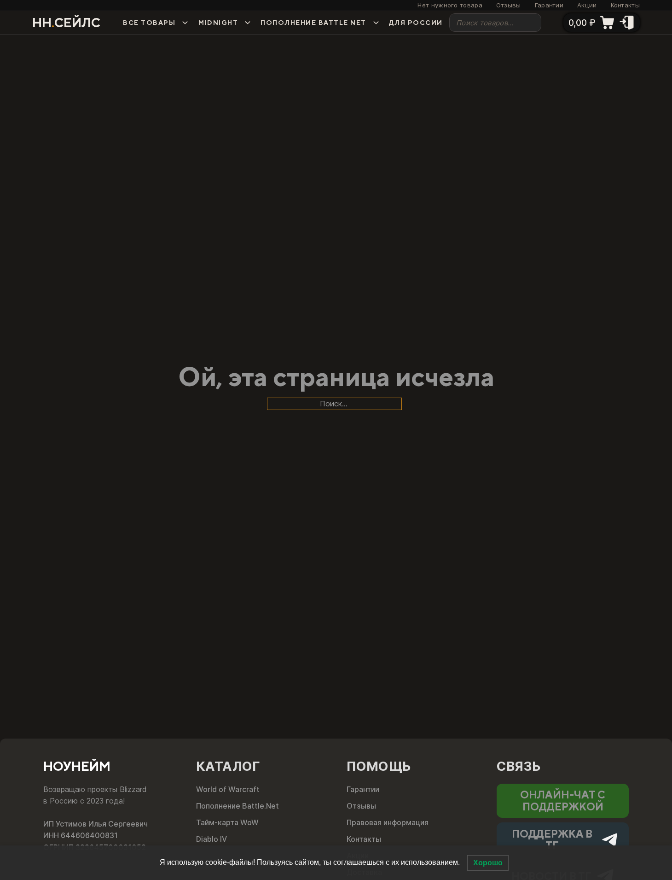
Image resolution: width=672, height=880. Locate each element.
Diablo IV (211, 839)
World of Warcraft (228, 789)
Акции (587, 5)
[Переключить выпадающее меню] (185, 23)
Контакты (625, 5)
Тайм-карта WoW (227, 822)
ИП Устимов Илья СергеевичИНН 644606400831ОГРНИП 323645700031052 (95, 835)
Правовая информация (388, 822)
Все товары (149, 22)
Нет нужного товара (449, 5)
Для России (416, 22)
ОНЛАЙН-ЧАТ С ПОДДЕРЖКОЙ (562, 800)
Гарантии (549, 5)
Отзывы (508, 5)
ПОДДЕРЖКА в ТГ (552, 839)
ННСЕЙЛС (66, 23)
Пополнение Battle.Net (237, 805)
